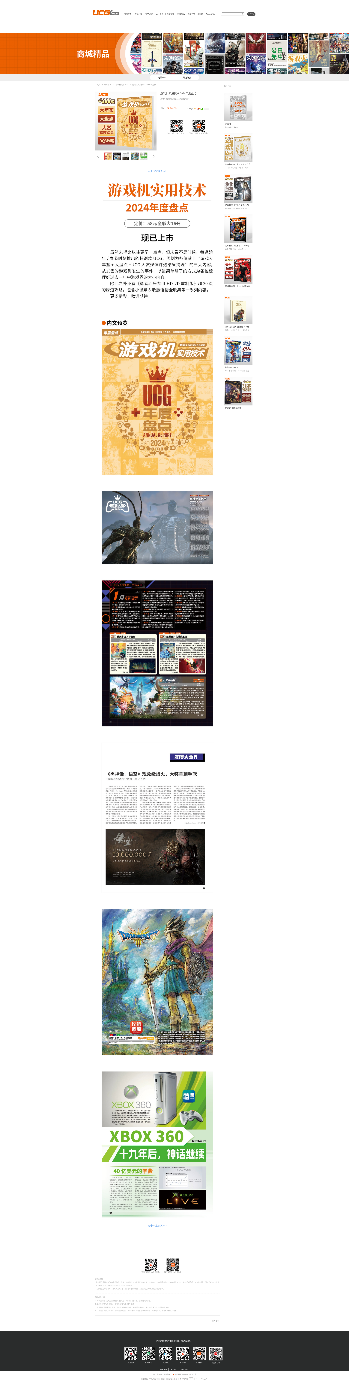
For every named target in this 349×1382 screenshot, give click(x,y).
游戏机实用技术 (122, 85)
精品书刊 (107, 85)
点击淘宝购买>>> (157, 171)
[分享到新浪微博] (198, 109)
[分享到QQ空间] (195, 109)
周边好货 (187, 77)
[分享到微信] (202, 109)
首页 (98, 85)
